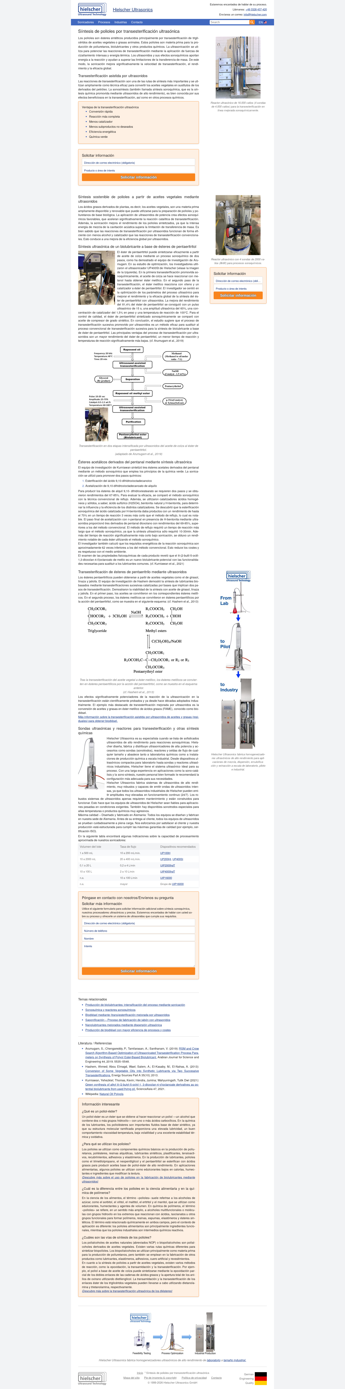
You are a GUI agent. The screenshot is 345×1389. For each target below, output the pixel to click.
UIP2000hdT (167, 865)
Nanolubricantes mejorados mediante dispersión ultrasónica (123, 1025)
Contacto (137, 22)
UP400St (177, 859)
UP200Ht (165, 859)
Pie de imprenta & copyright (160, 1377)
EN (261, 22)
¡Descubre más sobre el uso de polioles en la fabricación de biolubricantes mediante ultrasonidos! (138, 1179)
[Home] (92, 8)
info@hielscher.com (255, 14)
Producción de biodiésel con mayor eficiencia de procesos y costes (128, 1030)
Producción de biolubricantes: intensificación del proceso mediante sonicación (135, 1005)
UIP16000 (166, 878)
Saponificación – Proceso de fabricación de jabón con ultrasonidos (127, 1020)
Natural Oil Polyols (111, 1094)
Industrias (120, 22)
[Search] (252, 22)
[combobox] (230, 22)
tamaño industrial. (235, 1360)
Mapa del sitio (131, 1377)
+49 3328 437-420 (256, 9)
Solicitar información (139, 177)
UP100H (165, 853)
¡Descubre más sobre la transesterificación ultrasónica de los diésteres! (127, 1291)
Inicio (140, 1373)
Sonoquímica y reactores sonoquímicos (110, 1010)
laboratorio (213, 1360)
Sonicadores (86, 22)
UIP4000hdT (167, 871)
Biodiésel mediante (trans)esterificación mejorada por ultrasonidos (127, 1015)
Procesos (104, 22)
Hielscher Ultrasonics (133, 9)
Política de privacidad (194, 1377)
